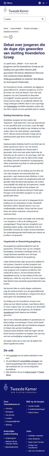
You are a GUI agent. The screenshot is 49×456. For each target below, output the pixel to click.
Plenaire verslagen (31, 28)
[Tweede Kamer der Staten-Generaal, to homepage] (16, 10)
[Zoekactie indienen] (42, 19)
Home (6, 28)
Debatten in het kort (11, 32)
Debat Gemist (30, 372)
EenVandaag (12, 106)
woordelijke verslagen (30, 361)
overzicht (13, 355)
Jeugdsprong (9, 312)
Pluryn (38, 87)
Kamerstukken (16, 28)
